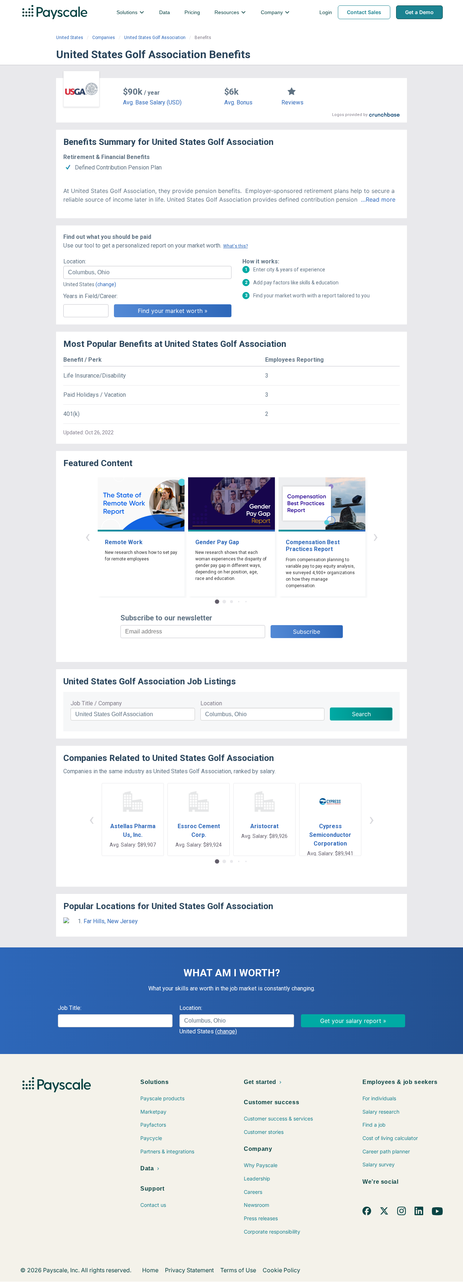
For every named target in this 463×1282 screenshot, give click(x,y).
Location (211, 703)
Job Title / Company (96, 703)
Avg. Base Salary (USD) (152, 102)
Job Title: (69, 1007)
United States (69, 37)
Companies (103, 37)
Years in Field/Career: (90, 296)
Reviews (292, 102)
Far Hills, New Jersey (111, 921)
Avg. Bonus (238, 102)
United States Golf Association (155, 37)
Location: (74, 261)
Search (361, 714)
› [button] (375, 536)
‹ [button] (87, 536)
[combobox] (147, 272)
